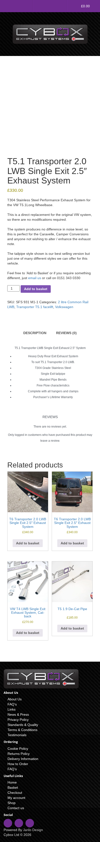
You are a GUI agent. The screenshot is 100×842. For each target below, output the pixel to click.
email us (34, 278)
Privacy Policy (18, 720)
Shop (12, 803)
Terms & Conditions (22, 730)
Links (12, 709)
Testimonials (17, 735)
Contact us (16, 808)
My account (16, 798)
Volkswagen (64, 307)
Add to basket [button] (27, 543)
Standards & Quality (23, 725)
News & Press (18, 714)
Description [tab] (34, 333)
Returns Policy (19, 754)
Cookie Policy (18, 748)
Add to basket (35, 289)
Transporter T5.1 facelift (34, 307)
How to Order (18, 764)
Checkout (15, 793)
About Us (15, 699)
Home (12, 782)
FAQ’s (12, 704)
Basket (13, 787)
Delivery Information (23, 759)
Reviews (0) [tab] (66, 333)
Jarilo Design (33, 830)
